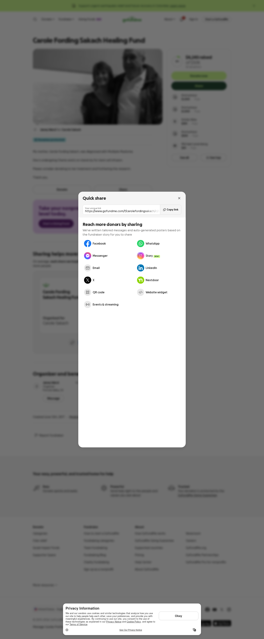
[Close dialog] (179, 198)
